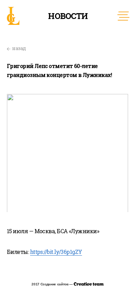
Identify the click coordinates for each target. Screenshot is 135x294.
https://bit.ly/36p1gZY (56, 251)
